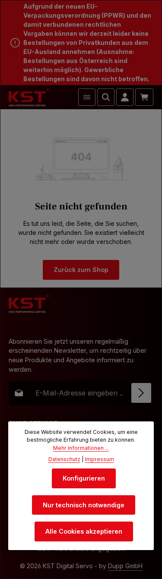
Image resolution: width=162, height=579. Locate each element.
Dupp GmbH (125, 566)
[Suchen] (105, 97)
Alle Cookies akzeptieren (83, 531)
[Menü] (86, 97)
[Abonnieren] (141, 393)
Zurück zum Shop (81, 269)
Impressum (99, 459)
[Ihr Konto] (124, 97)
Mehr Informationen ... (81, 448)
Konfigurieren (84, 478)
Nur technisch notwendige (83, 505)
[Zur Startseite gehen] (29, 97)
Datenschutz (64, 459)
